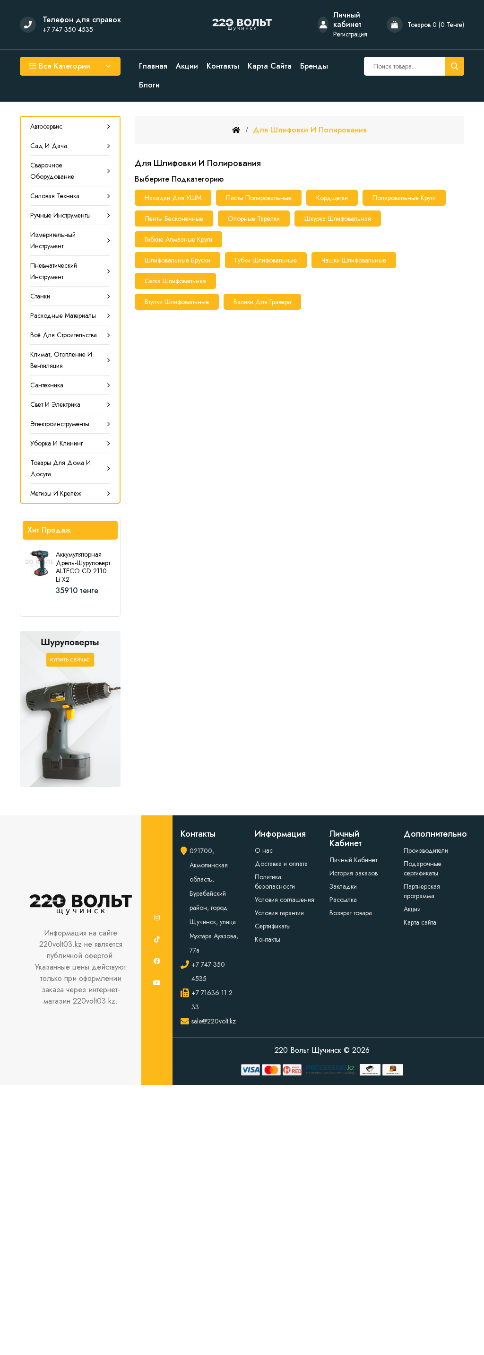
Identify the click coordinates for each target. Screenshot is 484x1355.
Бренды (314, 66)
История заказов (353, 873)
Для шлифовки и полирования (310, 129)
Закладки (343, 886)
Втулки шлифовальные (177, 301)
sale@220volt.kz (213, 1021)
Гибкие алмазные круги (178, 239)
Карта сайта (270, 66)
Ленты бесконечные (174, 218)
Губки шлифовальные (266, 260)
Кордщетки (332, 197)
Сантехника (46, 385)
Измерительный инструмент (53, 240)
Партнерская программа (422, 891)
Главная (153, 66)
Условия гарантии (279, 913)
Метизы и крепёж (55, 493)
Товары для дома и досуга (60, 468)
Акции (187, 66)
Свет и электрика (55, 404)
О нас (264, 850)
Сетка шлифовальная (175, 281)
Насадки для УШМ (173, 197)
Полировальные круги (404, 197)
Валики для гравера (262, 301)
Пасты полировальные (259, 197)
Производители (426, 850)
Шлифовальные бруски (177, 260)
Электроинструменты (59, 423)
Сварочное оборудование (52, 170)
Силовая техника (54, 196)
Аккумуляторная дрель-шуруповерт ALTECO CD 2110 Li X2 (83, 567)
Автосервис (46, 126)
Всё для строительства (63, 335)
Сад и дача (48, 145)
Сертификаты (273, 926)
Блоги (149, 85)
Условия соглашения (284, 899)
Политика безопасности (275, 881)
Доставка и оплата (281, 863)
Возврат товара (350, 913)
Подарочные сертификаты (422, 868)
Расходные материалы (63, 315)
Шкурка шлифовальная (337, 218)
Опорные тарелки (254, 218)
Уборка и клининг (56, 443)
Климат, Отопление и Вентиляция (61, 360)
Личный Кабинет (353, 860)
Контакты (223, 66)
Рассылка (343, 899)
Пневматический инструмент (53, 271)
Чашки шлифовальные (353, 260)
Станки (40, 296)
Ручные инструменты (60, 215)
